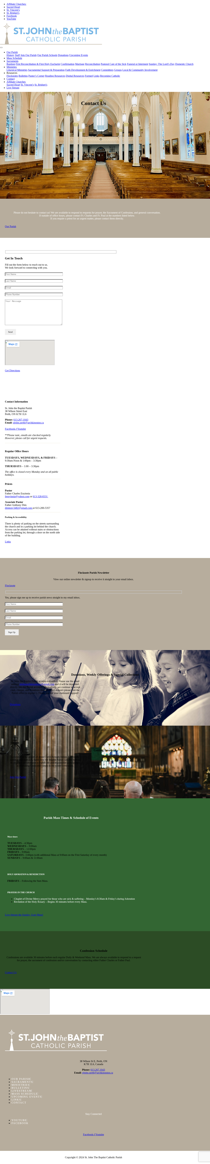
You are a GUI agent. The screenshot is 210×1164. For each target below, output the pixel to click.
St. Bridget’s (13, 13)
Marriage (79, 64)
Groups (118, 70)
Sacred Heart (13, 7)
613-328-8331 (40, 496)
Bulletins (23, 75)
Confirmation (67, 64)
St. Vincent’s (13, 10)
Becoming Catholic (110, 75)
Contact (11, 78)
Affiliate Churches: (16, 4)
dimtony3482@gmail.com (19, 508)
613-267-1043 (20, 419)
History (10, 55)
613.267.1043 (98, 1069)
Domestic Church (184, 64)
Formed (89, 75)
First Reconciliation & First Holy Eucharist (38, 64)
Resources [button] (12, 72)
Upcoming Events (78, 55)
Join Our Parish (29, 55)
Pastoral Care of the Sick (113, 64)
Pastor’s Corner (36, 75)
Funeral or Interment (137, 64)
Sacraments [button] (12, 61)
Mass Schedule (14, 58)
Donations (63, 55)
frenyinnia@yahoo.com (17, 496)
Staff (17, 55)
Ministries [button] (12, 67)
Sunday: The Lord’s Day (162, 64)
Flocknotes (12, 75)
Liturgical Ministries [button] (17, 70)
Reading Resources (55, 75)
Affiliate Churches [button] (16, 81)
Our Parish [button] (12, 52)
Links (96, 75)
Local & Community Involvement (140, 70)
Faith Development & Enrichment (82, 70)
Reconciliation (92, 64)
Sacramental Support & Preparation (46, 70)
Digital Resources (75, 75)
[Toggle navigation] (1, 47)
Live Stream (13, 87)
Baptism (11, 64)
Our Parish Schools (47, 55)
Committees (107, 70)
